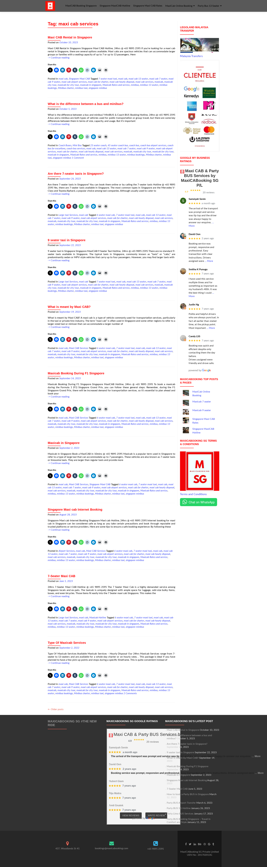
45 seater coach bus (118, 145)
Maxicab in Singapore (64, 443)
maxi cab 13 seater (138, 79)
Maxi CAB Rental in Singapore (70, 37)
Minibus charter (66, 88)
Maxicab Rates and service (116, 85)
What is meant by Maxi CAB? (69, 306)
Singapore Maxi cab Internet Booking (75, 509)
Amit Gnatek (116, 805)
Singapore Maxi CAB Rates (147, 5)
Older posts (56, 709)
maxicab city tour (142, 151)
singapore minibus (98, 88)
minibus (135, 85)
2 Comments (130, 693)
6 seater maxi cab (106, 215)
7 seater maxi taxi (108, 79)
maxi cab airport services (74, 82)
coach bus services (76, 148)
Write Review (156, 815)
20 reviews (208, 192)
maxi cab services (144, 82)
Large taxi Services (68, 215)
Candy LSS (194, 336)
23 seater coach (98, 145)
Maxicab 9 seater (201, 410)
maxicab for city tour (68, 85)
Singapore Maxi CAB (79, 79)
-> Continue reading (58, 57)
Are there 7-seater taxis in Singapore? (76, 173)
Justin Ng (194, 304)
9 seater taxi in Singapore (66, 240)
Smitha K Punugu (198, 269)
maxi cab (63, 79)
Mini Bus (77, 145)
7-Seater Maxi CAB (61, 576)
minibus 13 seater (149, 85)
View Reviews (130, 815)
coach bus (134, 145)
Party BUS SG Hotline (179, 808)
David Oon (194, 234)
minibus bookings (136, 154)
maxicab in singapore (90, 85)
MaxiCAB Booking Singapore (81, 5)
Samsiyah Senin (197, 199)
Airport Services (67, 551)
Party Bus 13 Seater (208, 6)
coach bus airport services (153, 145)
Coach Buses (65, 145)
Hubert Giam (116, 781)
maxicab (159, 82)
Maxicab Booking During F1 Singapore (76, 373)
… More (209, 261)
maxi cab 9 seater (146, 148)
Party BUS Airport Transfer (181, 803)
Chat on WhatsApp (202, 502)
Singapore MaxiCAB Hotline (115, 5)
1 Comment (78, 158)
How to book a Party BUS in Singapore (188, 794)
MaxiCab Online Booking (178, 6)
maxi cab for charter (98, 82)
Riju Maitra (115, 793)
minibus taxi (81, 88)
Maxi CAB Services (78, 348)
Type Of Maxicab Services (67, 642)
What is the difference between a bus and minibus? (85, 104)
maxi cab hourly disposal (122, 82)
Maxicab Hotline (97, 617)
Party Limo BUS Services (180, 813)
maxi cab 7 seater (158, 79)
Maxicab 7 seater (201, 401)
